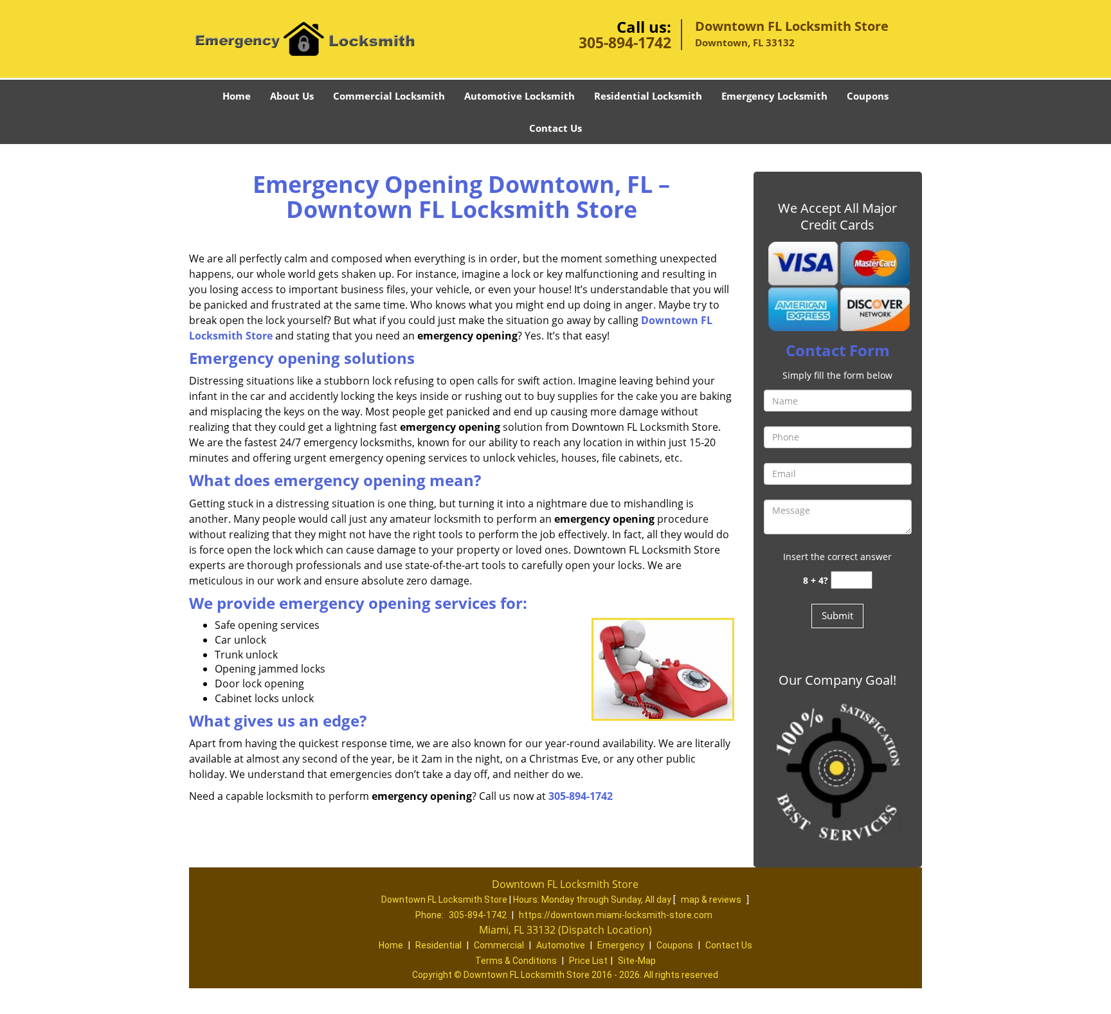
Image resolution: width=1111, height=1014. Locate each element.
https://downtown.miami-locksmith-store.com (615, 915)
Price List (588, 960)
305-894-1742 (625, 42)
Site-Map (637, 960)
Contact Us (555, 128)
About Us (292, 95)
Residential (438, 945)
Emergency (620, 945)
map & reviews (712, 899)
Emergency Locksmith (774, 95)
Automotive (560, 945)
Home (236, 95)
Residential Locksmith (648, 95)
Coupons (868, 95)
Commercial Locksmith (389, 95)
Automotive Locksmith (519, 95)
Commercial (499, 945)
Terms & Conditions (516, 960)
